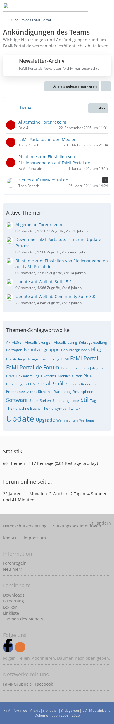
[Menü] (106, 7)
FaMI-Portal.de (24, 367)
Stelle (33, 400)
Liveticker (48, 375)
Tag (93, 400)
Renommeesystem (21, 391)
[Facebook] (8, 647)
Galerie (67, 367)
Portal (43, 383)
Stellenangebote (65, 400)
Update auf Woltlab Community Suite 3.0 (55, 296)
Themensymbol (54, 408)
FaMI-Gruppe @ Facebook (28, 684)
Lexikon (10, 607)
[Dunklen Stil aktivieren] (92, 7)
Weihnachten (67, 420)
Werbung (86, 420)
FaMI (65, 358)
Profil (57, 383)
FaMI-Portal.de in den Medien (47, 139)
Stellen (45, 400)
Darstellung (15, 358)
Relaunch (72, 383)
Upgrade (45, 420)
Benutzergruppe (42, 349)
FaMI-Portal (84, 358)
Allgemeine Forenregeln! (42, 122)
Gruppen (81, 367)
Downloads (14, 595)
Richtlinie (45, 391)
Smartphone (83, 391)
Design (32, 358)
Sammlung (63, 391)
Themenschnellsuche (23, 408)
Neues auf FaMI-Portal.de (43, 180)
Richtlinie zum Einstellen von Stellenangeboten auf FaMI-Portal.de (54, 159)
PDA (31, 383)
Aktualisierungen (38, 342)
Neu (88, 375)
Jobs (99, 367)
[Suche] (62, 7)
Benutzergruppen (75, 349)
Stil (84, 400)
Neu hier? (12, 569)
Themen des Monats (23, 619)
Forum (51, 367)
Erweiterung (49, 358)
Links (10, 375)
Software (17, 399)
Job (92, 367)
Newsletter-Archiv (42, 60)
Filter (101, 108)
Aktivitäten (14, 342)
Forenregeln (15, 563)
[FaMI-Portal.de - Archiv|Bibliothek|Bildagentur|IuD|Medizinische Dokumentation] (45, 7)
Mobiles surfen (70, 375)
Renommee (90, 383)
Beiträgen (14, 349)
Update (20, 418)
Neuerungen (16, 383)
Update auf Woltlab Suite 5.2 (43, 281)
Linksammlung (27, 375)
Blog (96, 349)
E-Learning (13, 601)
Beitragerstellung (93, 342)
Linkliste (11, 613)
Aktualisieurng (65, 342)
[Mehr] (106, 86)
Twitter (74, 408)
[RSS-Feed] (20, 647)
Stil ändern (100, 523)
